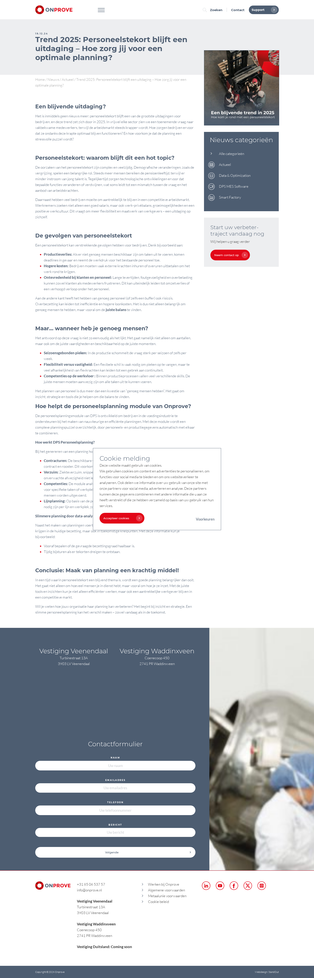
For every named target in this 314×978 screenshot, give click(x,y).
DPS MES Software (233, 186)
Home (40, 79)
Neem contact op (226, 255)
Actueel (68, 79)
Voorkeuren (205, 519)
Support (258, 10)
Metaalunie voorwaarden (167, 896)
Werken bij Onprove (163, 884)
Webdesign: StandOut (267, 972)
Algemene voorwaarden (166, 890)
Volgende (112, 852)
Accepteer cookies (116, 518)
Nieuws (53, 79)
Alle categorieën (231, 153)
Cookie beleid (158, 901)
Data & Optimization (235, 175)
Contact (238, 10)
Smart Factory (230, 197)
